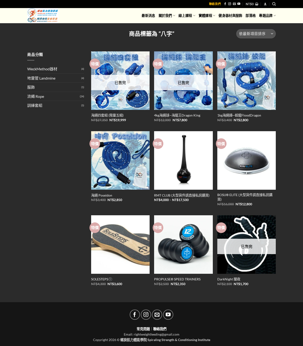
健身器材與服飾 (230, 15)
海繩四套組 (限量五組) (107, 115)
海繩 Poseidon (101, 195)
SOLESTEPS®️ (101, 279)
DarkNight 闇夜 (228, 279)
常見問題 (143, 329)
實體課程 (205, 15)
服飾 (31, 87)
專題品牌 (265, 15)
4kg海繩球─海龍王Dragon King (177, 115)
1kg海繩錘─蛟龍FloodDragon (239, 115)
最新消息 (148, 15)
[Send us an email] (234, 4)
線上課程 (185, 15)
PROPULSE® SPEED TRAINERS (177, 279)
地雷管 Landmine (41, 78)
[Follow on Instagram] (229, 4)
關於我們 (165, 15)
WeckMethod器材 (42, 69)
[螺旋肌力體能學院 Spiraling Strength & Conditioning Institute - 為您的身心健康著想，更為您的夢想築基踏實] (46, 15)
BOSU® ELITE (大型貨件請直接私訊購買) (244, 197)
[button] (252, 4)
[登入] (265, 4)
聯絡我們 (215, 4)
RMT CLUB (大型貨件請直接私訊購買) (181, 195)
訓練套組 (34, 105)
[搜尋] (274, 4)
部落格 (250, 15)
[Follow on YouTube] (238, 4)
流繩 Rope (35, 96)
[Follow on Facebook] (225, 4)
